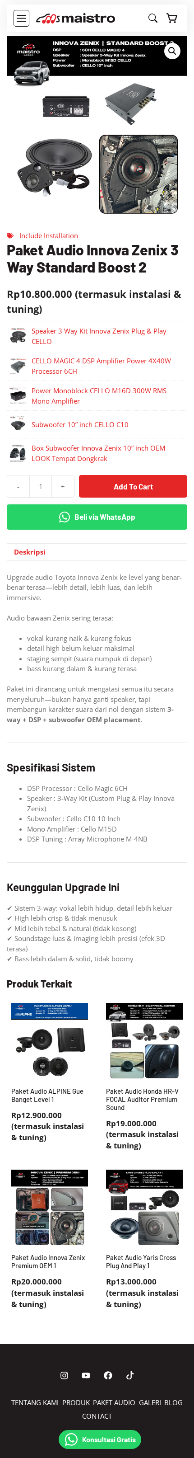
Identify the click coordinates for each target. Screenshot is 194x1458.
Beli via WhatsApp (104, 516)
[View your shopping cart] (172, 18)
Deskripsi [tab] (30, 551)
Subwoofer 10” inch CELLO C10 (80, 424)
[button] (172, 51)
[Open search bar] (152, 20)
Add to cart (133, 486)
